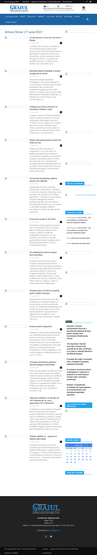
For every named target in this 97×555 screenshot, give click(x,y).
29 (71, 462)
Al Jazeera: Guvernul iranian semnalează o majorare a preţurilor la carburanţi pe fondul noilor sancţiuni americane (79, 374)
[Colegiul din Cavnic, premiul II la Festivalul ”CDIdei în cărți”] (16, 113)
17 (79, 456)
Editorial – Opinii (72, 16)
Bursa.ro (68, 321)
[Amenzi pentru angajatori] (16, 333)
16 (75, 456)
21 (67, 459)
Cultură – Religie (54, 16)
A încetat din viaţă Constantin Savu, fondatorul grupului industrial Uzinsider (79, 361)
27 (90, 459)
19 (86, 456)
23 (75, 459)
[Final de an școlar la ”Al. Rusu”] (16, 225)
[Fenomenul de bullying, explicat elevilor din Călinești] (16, 184)
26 (86, 459)
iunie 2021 (79, 445)
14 (67, 456)
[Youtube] (90, 1)
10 (79, 454)
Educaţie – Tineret (36, 16)
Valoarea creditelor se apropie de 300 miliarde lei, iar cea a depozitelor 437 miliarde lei (44, 400)
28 (67, 462)
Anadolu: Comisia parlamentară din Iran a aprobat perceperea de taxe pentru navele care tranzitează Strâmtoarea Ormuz (79, 332)
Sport (22, 16)
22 (71, 459)
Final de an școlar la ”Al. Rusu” (43, 219)
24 (79, 459)
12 (86, 454)
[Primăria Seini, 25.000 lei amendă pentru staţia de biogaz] (16, 297)
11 (83, 454)
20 (90, 456)
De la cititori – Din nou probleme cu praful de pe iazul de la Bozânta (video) (79, 220)
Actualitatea (12, 16)
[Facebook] (87, 1)
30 (75, 462)
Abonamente (67, 2)
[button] (88, 19)
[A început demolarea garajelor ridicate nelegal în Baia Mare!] (16, 368)
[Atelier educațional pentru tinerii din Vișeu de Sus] (16, 146)
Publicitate (11, 22)
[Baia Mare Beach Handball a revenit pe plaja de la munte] (16, 77)
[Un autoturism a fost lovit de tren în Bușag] (16, 44)
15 (71, 456)
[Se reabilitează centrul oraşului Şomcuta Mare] (16, 258)
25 (83, 459)
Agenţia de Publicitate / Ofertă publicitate (45, 2)
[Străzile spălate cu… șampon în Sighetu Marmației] (16, 442)
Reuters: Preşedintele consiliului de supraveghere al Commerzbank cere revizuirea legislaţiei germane (79, 390)
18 (83, 456)
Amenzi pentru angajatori (41, 326)
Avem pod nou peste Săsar (80, 238)
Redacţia (25, 2)
